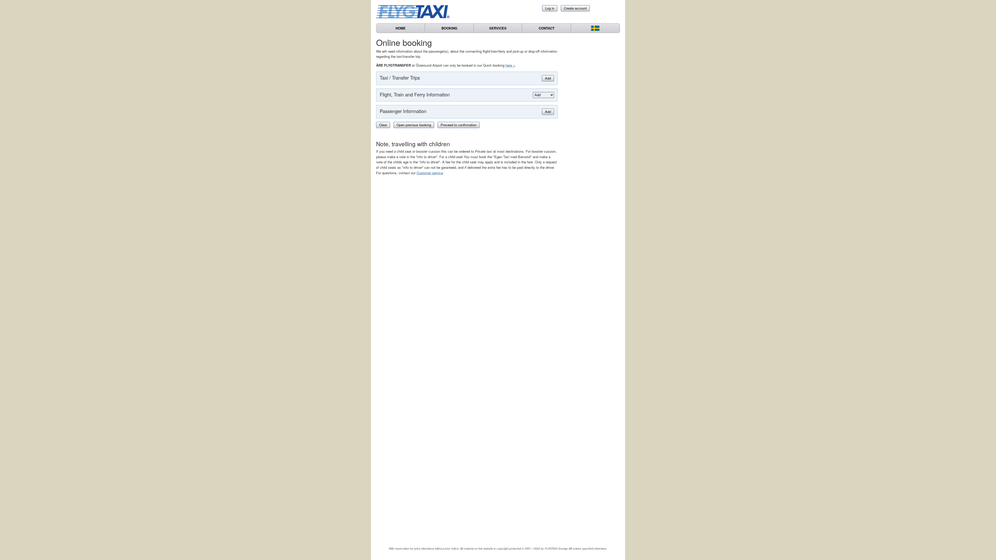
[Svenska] (595, 28)
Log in (549, 8)
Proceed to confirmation (458, 124)
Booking (449, 28)
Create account (575, 8)
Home (401, 28)
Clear (383, 124)
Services (498, 28)
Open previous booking (414, 124)
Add (548, 78)
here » (510, 65)
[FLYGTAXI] (415, 11)
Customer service (430, 172)
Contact (547, 28)
